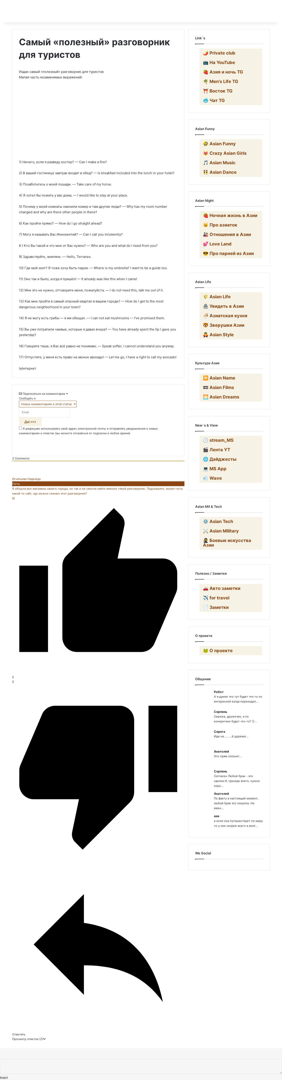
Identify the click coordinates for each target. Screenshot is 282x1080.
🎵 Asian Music (219, 162)
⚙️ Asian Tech (218, 521)
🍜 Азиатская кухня (225, 315)
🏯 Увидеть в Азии (223, 306)
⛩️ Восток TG (217, 91)
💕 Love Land (217, 244)
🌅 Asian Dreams (221, 397)
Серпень (220, 712)
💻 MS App (214, 468)
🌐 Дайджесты (219, 459)
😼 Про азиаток (220, 225)
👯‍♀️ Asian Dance (220, 172)
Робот (219, 692)
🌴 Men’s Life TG (220, 81)
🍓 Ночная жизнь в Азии (230, 215)
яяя (216, 816)
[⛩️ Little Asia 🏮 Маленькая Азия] (12, 11)
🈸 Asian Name (219, 378)
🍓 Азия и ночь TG (223, 72)
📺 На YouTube (219, 62)
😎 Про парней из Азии (228, 253)
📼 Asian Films (218, 387)
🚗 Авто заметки (221, 588)
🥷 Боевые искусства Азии (227, 543)
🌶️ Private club (219, 53)
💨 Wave (212, 478)
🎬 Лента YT (216, 449)
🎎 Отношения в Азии (227, 234)
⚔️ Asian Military (221, 531)
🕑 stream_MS (218, 440)
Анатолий (221, 751)
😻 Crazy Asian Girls (225, 153)
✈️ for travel (216, 597)
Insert (4, 1077)
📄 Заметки (216, 607)
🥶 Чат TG (214, 100)
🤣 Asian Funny (219, 143)
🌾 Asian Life (217, 296)
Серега (219, 731)
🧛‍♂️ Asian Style (218, 334)
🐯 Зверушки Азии (223, 325)
